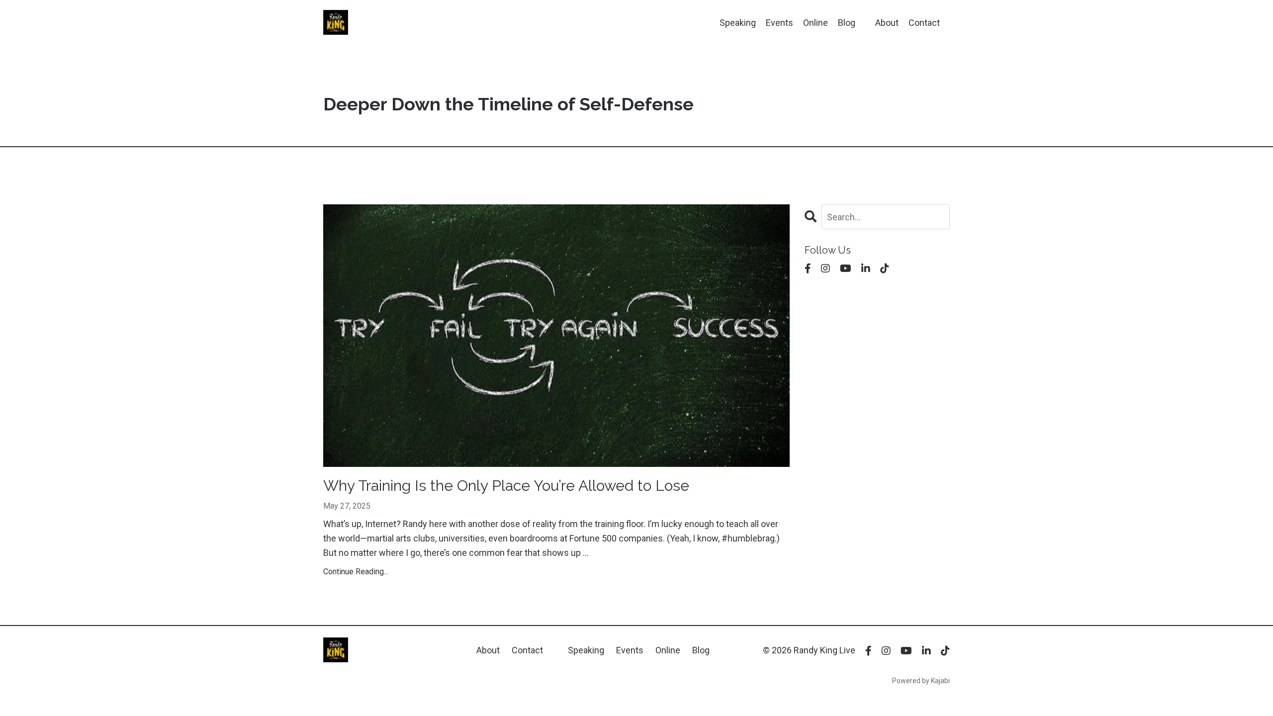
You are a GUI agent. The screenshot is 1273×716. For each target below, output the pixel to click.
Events (779, 22)
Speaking (738, 22)
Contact (924, 22)
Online (815, 22)
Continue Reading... (355, 571)
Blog (846, 22)
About (887, 22)
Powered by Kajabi (921, 681)
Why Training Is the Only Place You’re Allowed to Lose (506, 485)
